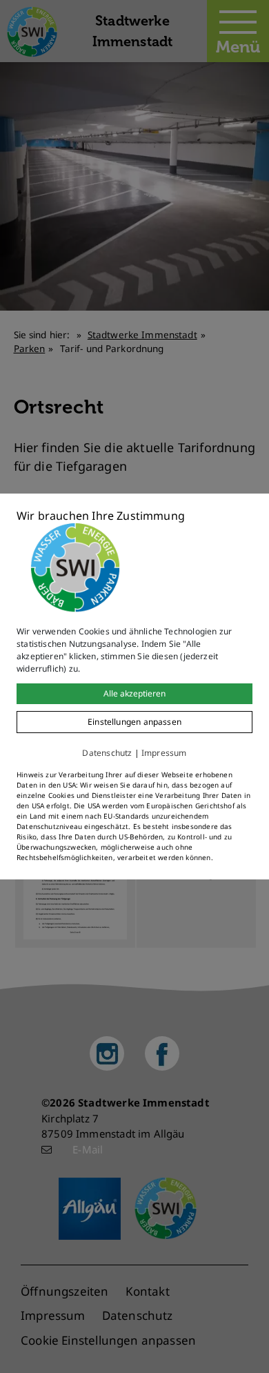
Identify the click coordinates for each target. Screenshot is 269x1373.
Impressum (164, 753)
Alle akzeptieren (134, 693)
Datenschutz (107, 753)
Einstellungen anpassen (134, 722)
